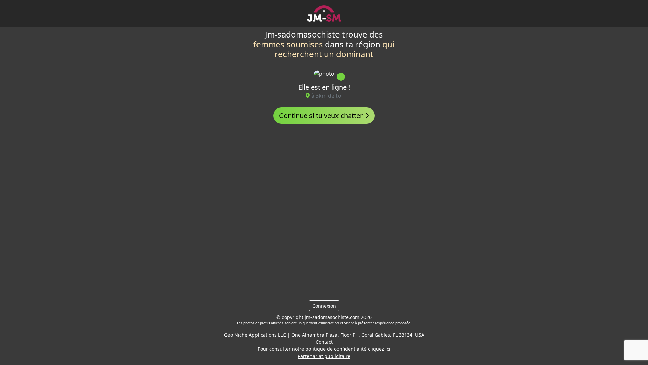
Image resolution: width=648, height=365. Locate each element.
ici (387, 349)
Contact (324, 342)
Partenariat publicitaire (324, 356)
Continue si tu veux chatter (321, 115)
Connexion (324, 305)
